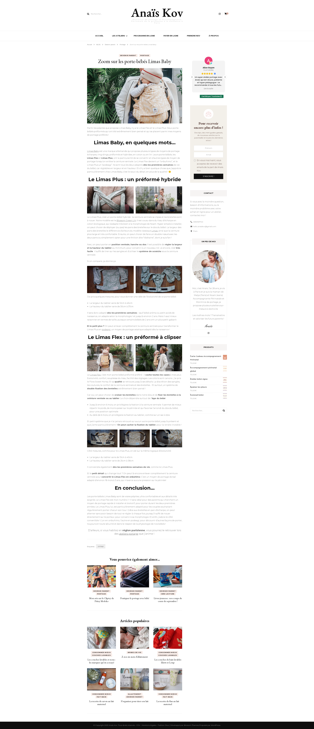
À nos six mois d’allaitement (134, 656)
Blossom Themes (191, 725)
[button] (225, 77)
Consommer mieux (101, 652)
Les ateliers (118, 36)
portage (101, 546)
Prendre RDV (193, 36)
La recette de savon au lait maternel (101, 703)
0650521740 (198, 222)
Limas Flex (95, 375)
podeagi (106, 329)
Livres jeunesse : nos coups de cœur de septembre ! (168, 600)
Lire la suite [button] (208, 89)
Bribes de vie (134, 652)
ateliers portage (128, 533)
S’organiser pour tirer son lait (134, 701)
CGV (138, 725)
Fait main (101, 697)
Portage (144, 55)
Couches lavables (101, 655)
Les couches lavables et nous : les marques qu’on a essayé (101, 661)
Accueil (99, 36)
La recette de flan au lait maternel (167, 703)
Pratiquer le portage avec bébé (134, 598)
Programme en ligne (144, 36)
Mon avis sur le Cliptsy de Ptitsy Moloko (101, 600)
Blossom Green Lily (126, 220)
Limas (154, 231)
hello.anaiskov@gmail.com (204, 226)
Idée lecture (167, 594)
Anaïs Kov (157, 12)
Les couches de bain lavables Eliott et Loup (167, 661)
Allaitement (134, 694)
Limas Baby (93, 151)
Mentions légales (149, 725)
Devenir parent (128, 55)
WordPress (215, 725)
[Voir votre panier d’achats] (225, 14)
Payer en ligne (171, 36)
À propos (214, 36)
